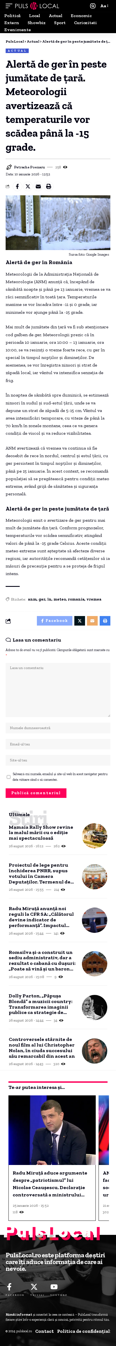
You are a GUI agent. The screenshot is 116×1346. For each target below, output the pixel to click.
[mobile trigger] (10, 6)
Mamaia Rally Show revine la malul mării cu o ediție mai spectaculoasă (41, 833)
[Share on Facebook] (17, 186)
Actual (17, 50)
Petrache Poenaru (29, 167)
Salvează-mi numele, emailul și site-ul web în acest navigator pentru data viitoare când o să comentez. (60, 777)
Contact (44, 1331)
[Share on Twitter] (28, 186)
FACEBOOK (15, 1295)
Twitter (37, 1295)
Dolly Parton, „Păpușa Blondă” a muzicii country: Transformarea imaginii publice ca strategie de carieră (40, 1004)
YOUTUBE (59, 1295)
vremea (93, 599)
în (49, 599)
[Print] (48, 186)
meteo (59, 599)
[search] (92, 6)
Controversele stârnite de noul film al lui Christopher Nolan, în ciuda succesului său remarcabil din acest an (42, 1048)
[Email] (38, 186)
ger (42, 599)
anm (32, 599)
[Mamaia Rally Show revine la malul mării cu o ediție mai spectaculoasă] (94, 835)
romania (76, 599)
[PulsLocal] (37, 6)
